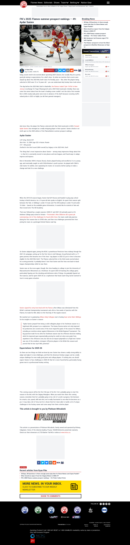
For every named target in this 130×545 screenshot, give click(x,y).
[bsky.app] (64, 70)
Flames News (37, 2)
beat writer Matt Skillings (72, 317)
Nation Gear (86, 2)
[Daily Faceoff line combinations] (75, 70)
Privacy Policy (86, 525)
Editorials (48, 2)
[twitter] (60, 70)
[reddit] (71, 70)
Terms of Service (95, 525)
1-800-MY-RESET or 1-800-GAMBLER (59, 530)
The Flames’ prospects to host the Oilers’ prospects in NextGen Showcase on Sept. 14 (97, 45)
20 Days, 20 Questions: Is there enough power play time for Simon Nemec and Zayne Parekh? (96, 24)
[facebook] (56, 70)
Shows (57, 2)
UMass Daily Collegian (47, 317)
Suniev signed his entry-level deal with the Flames (36, 308)
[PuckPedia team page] (79, 70)
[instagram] (103, 504)
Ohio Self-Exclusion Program (39, 532)
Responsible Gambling (107, 525)
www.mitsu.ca (65, 432)
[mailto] (68, 70)
